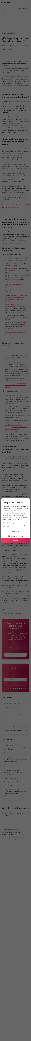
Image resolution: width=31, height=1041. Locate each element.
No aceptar (15, 531)
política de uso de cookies (17, 519)
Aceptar (15, 540)
